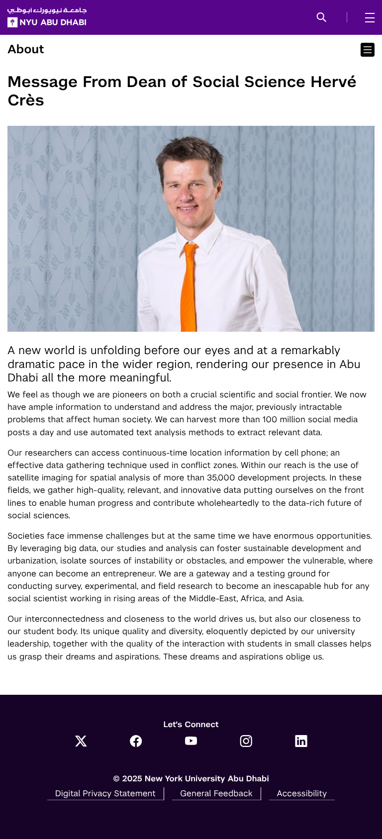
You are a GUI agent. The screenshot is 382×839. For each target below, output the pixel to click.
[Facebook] (136, 742)
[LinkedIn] (301, 742)
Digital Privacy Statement (105, 793)
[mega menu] (367, 17)
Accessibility (302, 793)
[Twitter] (80, 742)
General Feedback (216, 793)
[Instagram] (246, 742)
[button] (321, 17)
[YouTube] (191, 742)
